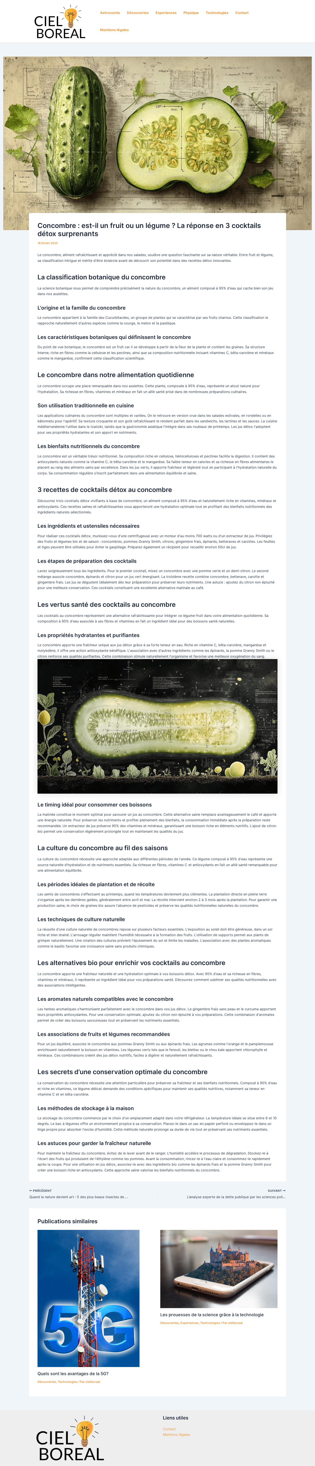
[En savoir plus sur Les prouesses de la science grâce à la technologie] (219, 1269)
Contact (242, 12)
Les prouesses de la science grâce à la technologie (212, 1314)
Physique (191, 12)
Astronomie (110, 12)
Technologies (217, 12)
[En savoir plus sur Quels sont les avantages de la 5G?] (89, 1298)
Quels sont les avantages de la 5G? (73, 1373)
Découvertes (138, 12)
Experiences (166, 12)
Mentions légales (114, 30)
